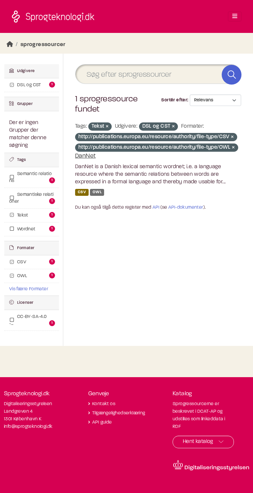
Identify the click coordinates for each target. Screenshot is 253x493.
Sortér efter (174, 100)
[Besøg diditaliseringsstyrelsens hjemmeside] (211, 465)
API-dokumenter (185, 207)
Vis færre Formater (28, 289)
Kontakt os (103, 404)
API (156, 207)
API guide (102, 422)
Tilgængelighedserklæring (118, 413)
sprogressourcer (43, 44)
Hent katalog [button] (198, 441)
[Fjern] (107, 127)
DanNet (85, 156)
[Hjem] (10, 44)
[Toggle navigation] (234, 16)
